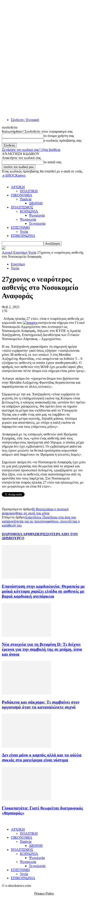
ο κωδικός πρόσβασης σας (62, 140)
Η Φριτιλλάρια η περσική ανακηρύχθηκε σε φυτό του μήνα (35, 511)
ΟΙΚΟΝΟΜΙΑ (21, 195)
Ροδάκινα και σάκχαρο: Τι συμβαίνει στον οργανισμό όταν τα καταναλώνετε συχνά (40, 704)
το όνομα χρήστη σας (59, 136)
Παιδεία (25, 199)
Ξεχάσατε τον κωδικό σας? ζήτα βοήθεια (31, 150)
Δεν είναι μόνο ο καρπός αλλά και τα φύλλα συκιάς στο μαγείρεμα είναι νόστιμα (41, 757)
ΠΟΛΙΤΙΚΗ (29, 191)
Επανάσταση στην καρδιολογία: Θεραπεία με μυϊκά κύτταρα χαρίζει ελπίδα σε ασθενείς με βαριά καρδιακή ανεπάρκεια (43, 591)
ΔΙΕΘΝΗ (36, 203)
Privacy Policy (44, 893)
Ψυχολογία (37, 215)
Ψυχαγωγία (28, 219)
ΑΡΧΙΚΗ (18, 187)
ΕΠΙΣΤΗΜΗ (20, 227)
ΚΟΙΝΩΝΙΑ (29, 211)
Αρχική (7, 252)
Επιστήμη (20, 252)
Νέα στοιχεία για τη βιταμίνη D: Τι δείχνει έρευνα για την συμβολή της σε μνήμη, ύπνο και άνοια (42, 649)
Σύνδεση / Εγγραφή (25, 120)
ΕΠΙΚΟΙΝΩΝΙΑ (23, 236)
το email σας (52, 162)
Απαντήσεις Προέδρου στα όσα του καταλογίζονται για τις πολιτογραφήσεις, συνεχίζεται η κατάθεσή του (41, 521)
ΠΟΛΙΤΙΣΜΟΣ (22, 207)
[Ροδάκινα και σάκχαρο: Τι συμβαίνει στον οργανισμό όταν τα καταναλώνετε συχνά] (26, 693)
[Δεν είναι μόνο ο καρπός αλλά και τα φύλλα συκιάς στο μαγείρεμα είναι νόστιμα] (26, 746)
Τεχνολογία (37, 223)
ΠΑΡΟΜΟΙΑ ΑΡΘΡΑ (18, 534)
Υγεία (24, 231)
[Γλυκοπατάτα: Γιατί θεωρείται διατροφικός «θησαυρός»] (26, 799)
